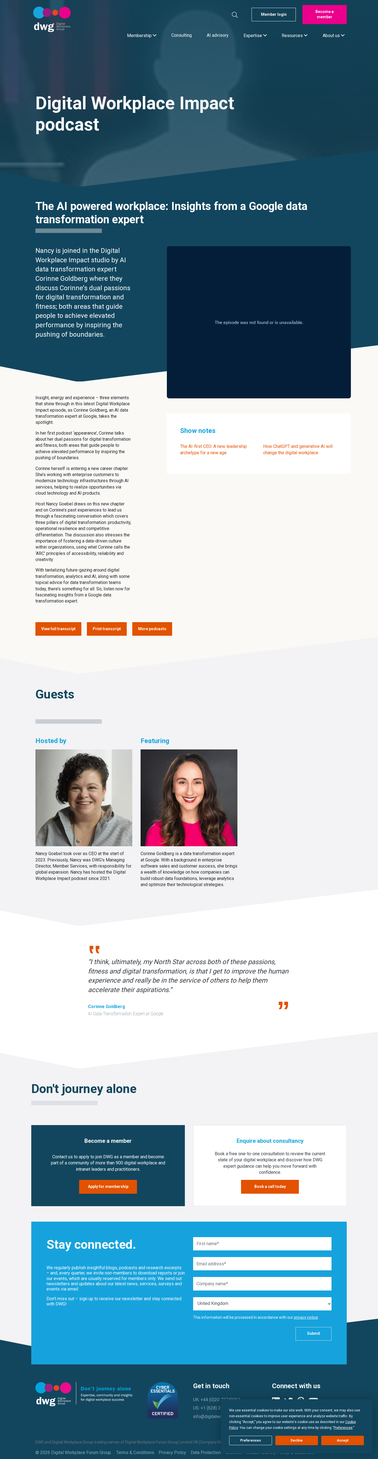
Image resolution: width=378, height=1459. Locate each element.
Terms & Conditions (135, 1452)
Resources (293, 35)
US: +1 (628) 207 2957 (215, 1408)
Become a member (324, 14)
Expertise (253, 35)
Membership (140, 35)
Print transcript (107, 629)
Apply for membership (108, 1186)
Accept (342, 1440)
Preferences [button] (343, 1428)
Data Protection (206, 1452)
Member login (274, 14)
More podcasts (152, 629)
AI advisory (218, 35)
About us (332, 35)
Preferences (250, 1440)
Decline (297, 1440)
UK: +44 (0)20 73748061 (216, 1399)
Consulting (181, 35)
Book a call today (270, 1186)
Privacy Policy (172, 1452)
